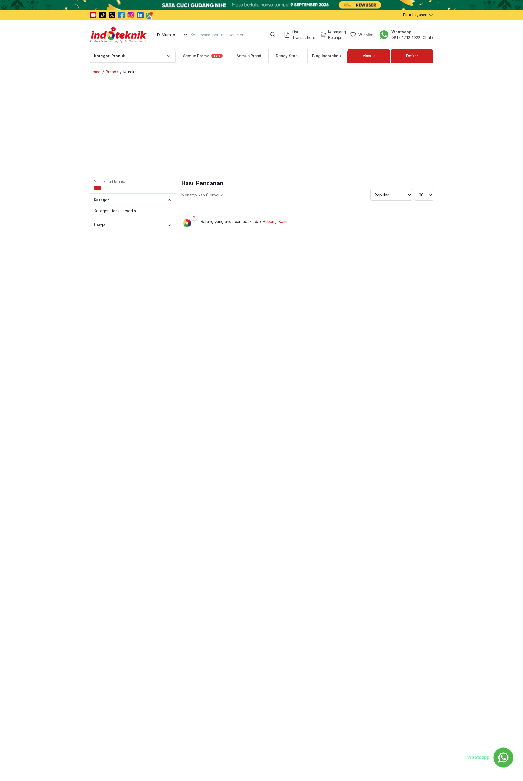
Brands (112, 71)
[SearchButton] (273, 34)
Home (95, 71)
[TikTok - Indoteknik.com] (102, 15)
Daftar (412, 55)
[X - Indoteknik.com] (112, 15)
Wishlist (366, 34)
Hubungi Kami (275, 221)
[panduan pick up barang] (261, 5)
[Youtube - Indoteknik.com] (93, 15)
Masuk (368, 55)
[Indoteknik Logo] (118, 34)
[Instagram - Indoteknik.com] (130, 15)
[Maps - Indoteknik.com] (149, 15)
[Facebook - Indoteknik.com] (121, 15)
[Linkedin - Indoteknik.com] (140, 15)
